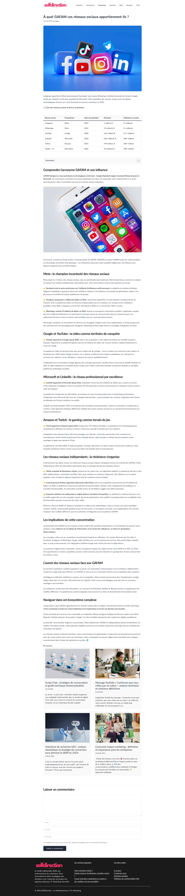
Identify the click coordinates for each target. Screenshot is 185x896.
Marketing (102, 5)
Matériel (79, 5)
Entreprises (90, 5)
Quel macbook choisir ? (83, 871)
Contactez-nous (120, 873)
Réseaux (129, 5)
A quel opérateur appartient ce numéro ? (90, 879)
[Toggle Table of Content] (137, 160)
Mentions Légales (121, 876)
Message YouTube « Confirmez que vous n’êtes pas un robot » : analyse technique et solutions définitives (117, 686)
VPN (138, 5)
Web (121, 5)
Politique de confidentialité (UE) (126, 879)
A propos (117, 871)
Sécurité (113, 5)
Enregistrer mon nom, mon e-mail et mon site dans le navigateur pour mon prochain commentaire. (76, 842)
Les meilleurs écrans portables (86, 881)
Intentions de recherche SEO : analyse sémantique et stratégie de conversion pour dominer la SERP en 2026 (66, 750)
